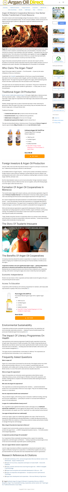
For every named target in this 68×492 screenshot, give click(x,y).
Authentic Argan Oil (12, 481)
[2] (44, 196)
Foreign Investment (26, 7)
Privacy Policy (57, 122)
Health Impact (27, 9)
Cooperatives (35, 7)
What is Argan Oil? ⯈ (58, 34)
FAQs (34, 9)
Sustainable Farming (19, 483)
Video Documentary (12, 9)
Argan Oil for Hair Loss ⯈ (58, 100)
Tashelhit (13, 76)
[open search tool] (59, 2)
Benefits (20, 9)
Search (62, 23)
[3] (11, 205)
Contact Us (56, 118)
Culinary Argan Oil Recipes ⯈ (58, 89)
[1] (28, 288)
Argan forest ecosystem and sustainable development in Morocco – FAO (24, 470)
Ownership (5, 7)
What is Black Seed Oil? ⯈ (59, 110)
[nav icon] (63, 2)
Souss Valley (18, 484)
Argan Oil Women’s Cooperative (26, 481)
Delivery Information (58, 120)
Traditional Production (14, 7)
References (40, 9)
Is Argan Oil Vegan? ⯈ (58, 61)
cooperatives (28, 483)
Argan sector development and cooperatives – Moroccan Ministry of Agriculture (26, 476)
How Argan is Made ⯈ (58, 43)
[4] (45, 205)
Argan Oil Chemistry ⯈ (58, 52)
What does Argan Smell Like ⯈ (59, 77)
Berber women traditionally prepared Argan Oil (14, 95)
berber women (35, 483)
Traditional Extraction (9, 484)
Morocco (36, 481)
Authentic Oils (43, 7)
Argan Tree (11, 483)
